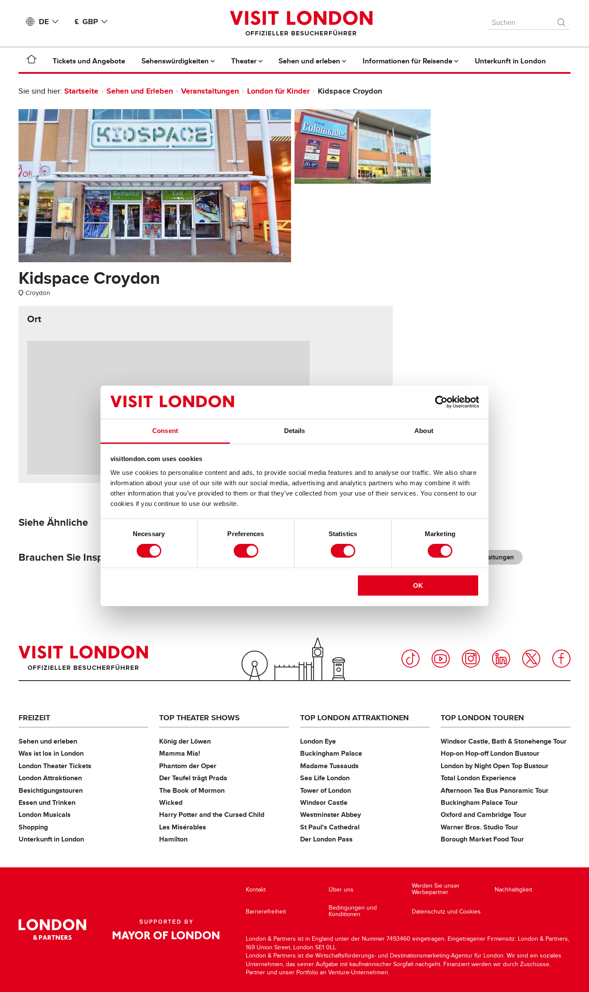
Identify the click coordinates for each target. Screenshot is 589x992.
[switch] (246, 551)
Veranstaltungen (210, 91)
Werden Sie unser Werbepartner (436, 889)
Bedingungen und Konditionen (353, 911)
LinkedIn (501, 659)
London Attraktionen (50, 778)
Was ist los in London (51, 753)
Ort (34, 319)
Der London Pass (326, 839)
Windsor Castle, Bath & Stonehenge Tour (504, 741)
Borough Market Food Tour (482, 839)
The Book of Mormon (192, 790)
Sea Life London (325, 778)
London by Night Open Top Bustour (494, 766)
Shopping (33, 827)
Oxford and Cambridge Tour (483, 814)
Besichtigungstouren (51, 790)
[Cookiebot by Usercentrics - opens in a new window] (441, 402)
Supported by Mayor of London (166, 929)
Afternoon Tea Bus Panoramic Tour (494, 790)
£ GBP (86, 21)
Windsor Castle (324, 802)
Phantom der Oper (187, 766)
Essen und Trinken (47, 802)
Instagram (471, 659)
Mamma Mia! (179, 753)
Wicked (170, 802)
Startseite (81, 91)
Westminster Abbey (330, 814)
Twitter (531, 659)
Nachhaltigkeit (513, 889)
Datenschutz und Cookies (446, 911)
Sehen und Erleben (140, 91)
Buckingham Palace (331, 753)
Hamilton (173, 839)
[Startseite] (31, 61)
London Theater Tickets (55, 766)
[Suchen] (562, 20)
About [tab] (423, 430)
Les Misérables (182, 827)
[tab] (34, 319)
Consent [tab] (165, 430)
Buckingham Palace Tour (479, 802)
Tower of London (325, 790)
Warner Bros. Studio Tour (479, 827)
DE (44, 21)
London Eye (318, 741)
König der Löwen (185, 741)
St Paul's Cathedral (330, 827)
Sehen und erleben (48, 741)
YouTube (441, 659)
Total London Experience (478, 778)
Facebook (561, 659)
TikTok (410, 659)
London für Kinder (278, 91)
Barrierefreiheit (266, 911)
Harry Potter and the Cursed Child (211, 814)
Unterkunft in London (51, 839)
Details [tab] (294, 430)
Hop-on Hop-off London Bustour (490, 753)
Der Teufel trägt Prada (193, 778)
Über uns (341, 889)
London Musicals (45, 814)
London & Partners (52, 929)
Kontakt (256, 889)
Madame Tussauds (329, 766)
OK (418, 585)
